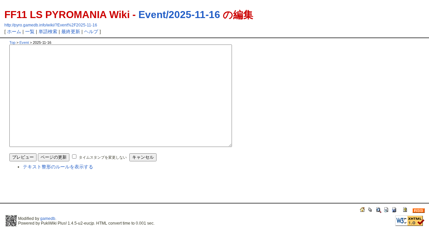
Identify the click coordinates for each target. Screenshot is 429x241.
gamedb (47, 218)
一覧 (30, 31)
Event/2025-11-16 (179, 14)
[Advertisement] (87, 189)
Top (12, 43)
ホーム (14, 31)
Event (24, 43)
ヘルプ (91, 31)
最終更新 (70, 31)
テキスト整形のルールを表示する (58, 166)
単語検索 (48, 31)
